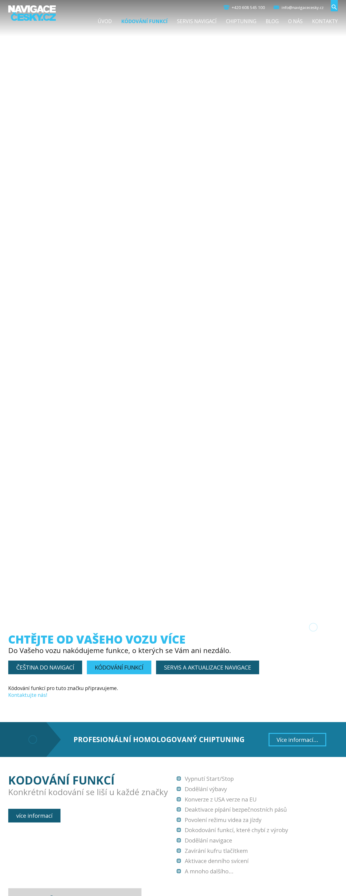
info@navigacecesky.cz (302, 7)
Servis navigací (197, 21)
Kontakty (325, 21)
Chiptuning (241, 21)
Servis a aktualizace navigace (207, 667)
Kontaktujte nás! (27, 695)
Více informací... (297, 740)
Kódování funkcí (144, 21)
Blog (272, 21)
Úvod (105, 21)
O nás (295, 21)
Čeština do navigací (45, 667)
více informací (34, 815)
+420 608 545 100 (248, 7)
